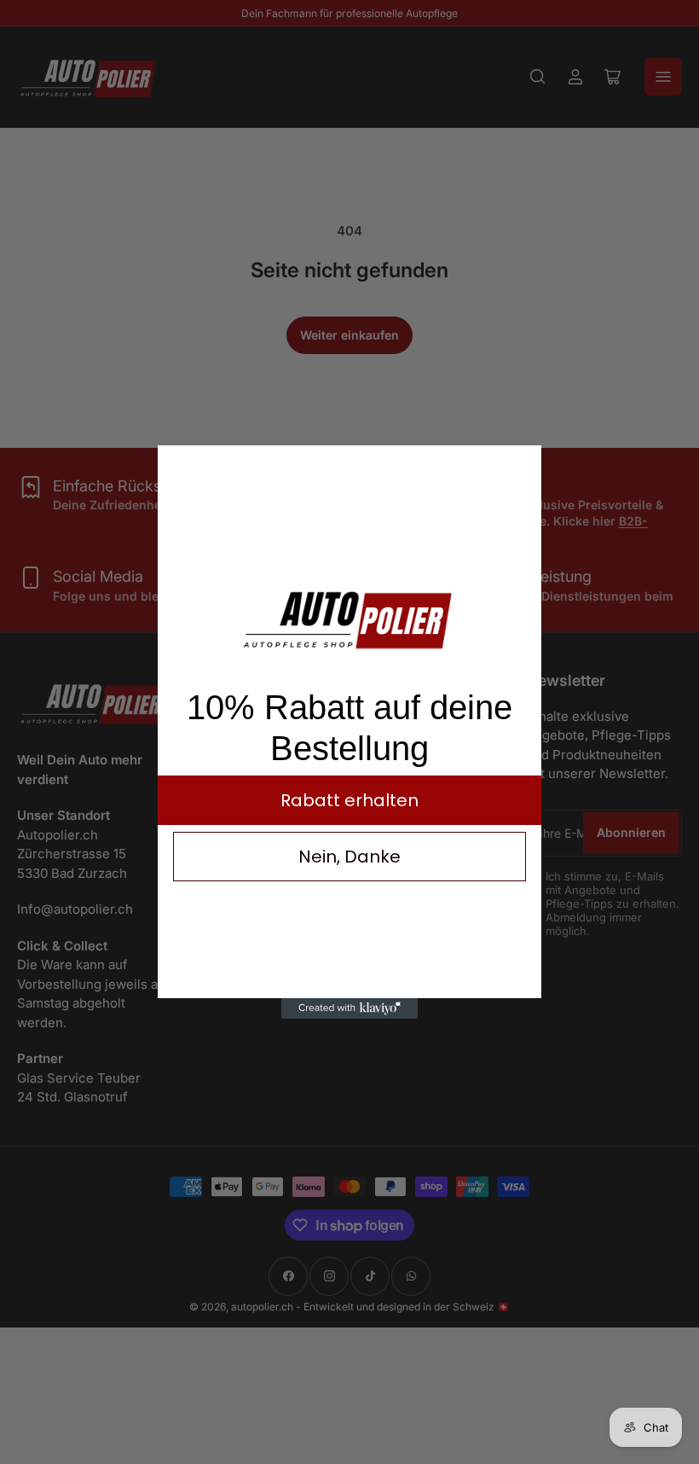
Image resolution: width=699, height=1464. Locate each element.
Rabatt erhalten (349, 800)
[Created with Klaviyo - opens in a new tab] (349, 1008)
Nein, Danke (349, 857)
